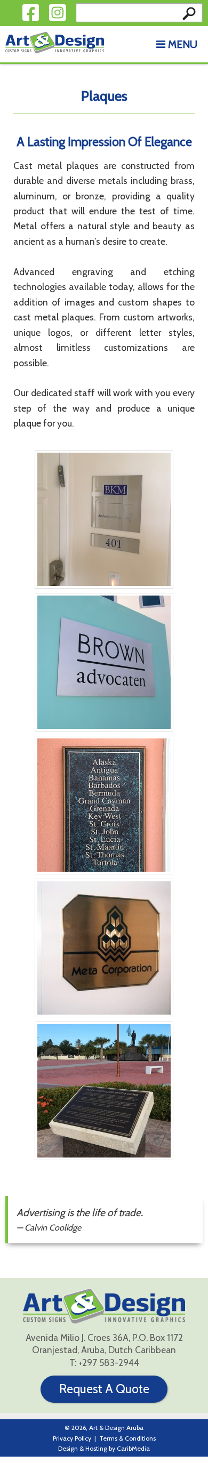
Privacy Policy (72, 1438)
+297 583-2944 (108, 1362)
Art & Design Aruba (116, 1428)
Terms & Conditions (127, 1438)
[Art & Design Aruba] (54, 42)
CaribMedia (133, 1448)
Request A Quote (104, 1388)
